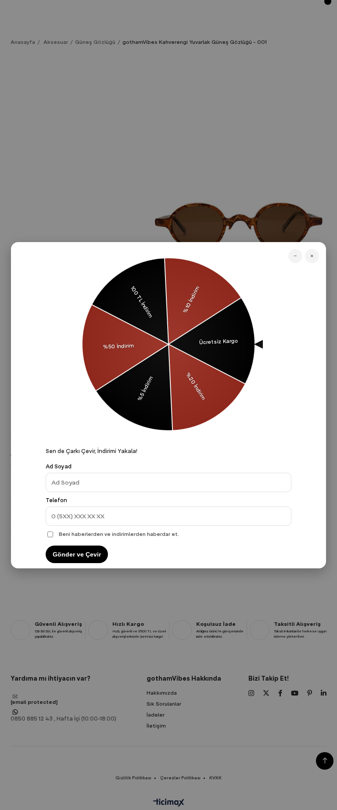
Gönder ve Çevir (77, 554)
